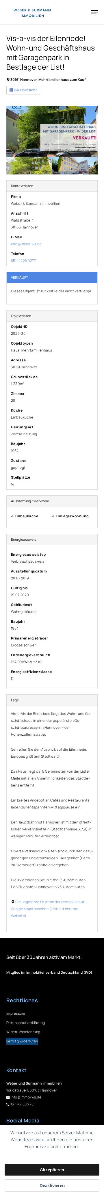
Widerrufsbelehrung (23, 1031)
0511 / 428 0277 (23, 260)
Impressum (15, 1013)
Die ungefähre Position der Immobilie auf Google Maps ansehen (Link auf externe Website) (47, 908)
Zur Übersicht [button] (25, 90)
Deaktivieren (52, 1185)
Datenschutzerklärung (25, 1022)
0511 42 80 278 (21, 1104)
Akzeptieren (52, 1169)
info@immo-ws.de (26, 243)
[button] (94, 12)
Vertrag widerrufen (22, 1041)
